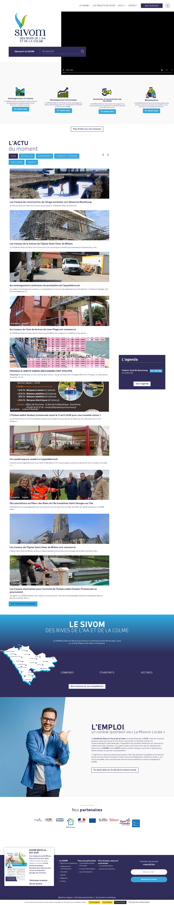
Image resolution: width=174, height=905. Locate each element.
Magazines (64, 878)
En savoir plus (20, 109)
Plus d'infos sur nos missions (87, 129)
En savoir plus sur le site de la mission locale (115, 770)
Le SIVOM (84, 6)
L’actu (120, 6)
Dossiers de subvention (107, 869)
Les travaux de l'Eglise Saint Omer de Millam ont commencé (43, 547)
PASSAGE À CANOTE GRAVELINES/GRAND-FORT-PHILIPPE (41, 371)
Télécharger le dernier (38, 880)
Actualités (64, 872)
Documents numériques (106, 897)
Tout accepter (94, 902)
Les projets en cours (104, 6)
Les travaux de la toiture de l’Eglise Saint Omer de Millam (41, 244)
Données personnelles (84, 897)
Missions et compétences (69, 863)
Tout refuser (107, 902)
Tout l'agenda (142, 384)
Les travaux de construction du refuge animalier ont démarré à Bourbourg (51, 202)
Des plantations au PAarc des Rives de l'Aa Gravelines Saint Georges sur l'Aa (51, 503)
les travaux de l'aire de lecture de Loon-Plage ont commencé (43, 329)
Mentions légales (65, 897)
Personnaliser (120, 902)
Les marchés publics (106, 866)
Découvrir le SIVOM (24, 52)
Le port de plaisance (86, 872)
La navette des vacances (87, 869)
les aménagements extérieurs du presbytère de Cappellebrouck (45, 285)
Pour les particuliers (87, 861)
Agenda (63, 875)
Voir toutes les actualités (23, 604)
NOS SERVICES (152, 6)
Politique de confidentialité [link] (139, 902)
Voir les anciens (35, 884)
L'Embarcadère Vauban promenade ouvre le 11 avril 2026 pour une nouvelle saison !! (55, 415)
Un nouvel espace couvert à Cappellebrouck (34, 459)
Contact (132, 6)
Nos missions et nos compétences (87, 686)
